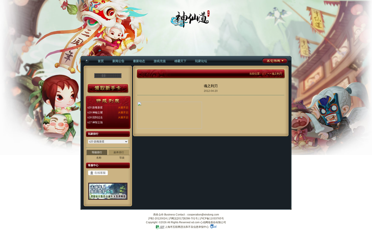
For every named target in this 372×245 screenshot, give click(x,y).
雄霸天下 (180, 61)
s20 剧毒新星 (95, 107)
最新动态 (139, 61)
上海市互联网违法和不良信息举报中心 (187, 226)
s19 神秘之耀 (95, 112)
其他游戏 (275, 61)
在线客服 (98, 172)
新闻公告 (118, 61)
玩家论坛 (201, 61)
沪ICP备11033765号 (212, 218)
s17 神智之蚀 (95, 122)
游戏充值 (160, 61)
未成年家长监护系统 (107, 193)
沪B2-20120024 (157, 218)
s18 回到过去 (95, 117)
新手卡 (108, 88)
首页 (101, 61)
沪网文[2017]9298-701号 (183, 218)
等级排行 (97, 152)
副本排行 (119, 152)
